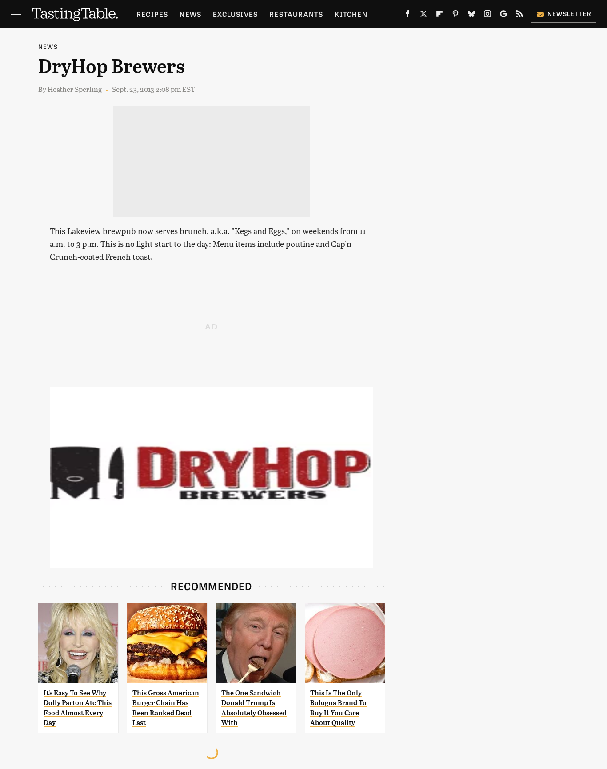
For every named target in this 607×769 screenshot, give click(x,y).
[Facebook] (407, 15)
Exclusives (235, 14)
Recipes (152, 14)
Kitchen (351, 14)
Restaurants (296, 14)
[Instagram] (487, 15)
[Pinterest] (455, 15)
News (190, 14)
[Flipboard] (439, 15)
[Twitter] (423, 15)
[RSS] (519, 15)
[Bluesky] (471, 15)
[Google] (503, 15)
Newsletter (569, 13)
